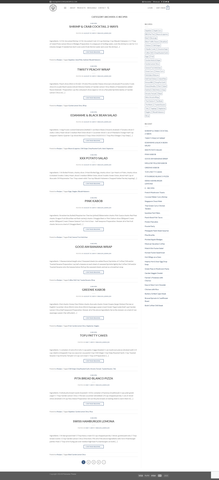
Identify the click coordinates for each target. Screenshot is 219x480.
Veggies (74, 191)
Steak (160, 94)
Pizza (91, 412)
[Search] (108, 8)
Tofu (114, 369)
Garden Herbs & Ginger (152, 60)
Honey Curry (160, 71)
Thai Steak (159, 101)
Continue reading (94, 52)
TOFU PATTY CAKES (93, 335)
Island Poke (79, 60)
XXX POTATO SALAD (94, 158)
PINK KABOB (94, 201)
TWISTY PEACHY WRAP (93, 69)
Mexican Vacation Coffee (155, 244)
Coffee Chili (72, 280)
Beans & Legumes (74, 148)
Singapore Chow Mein (153, 201)
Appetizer (72, 60)
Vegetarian (109, 148)
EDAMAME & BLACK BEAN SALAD (93, 115)
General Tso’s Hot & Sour (80, 237)
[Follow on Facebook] (161, 2)
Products (81, 8)
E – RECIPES (149, 188)
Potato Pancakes (151, 222)
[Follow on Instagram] (164, 2)
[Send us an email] (168, 2)
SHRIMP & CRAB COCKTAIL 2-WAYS (93, 26)
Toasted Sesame (85, 280)
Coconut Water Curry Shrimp (156, 197)
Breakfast (164, 42)
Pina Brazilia (150, 235)
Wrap (84, 106)
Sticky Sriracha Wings (152, 97)
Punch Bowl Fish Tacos (154, 217)
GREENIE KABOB (93, 289)
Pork (159, 86)
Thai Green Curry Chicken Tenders (155, 207)
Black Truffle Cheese (152, 42)
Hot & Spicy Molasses (152, 75)
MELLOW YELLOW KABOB (156, 163)
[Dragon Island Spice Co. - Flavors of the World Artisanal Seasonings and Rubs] (55, 7)
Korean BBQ (149, 82)
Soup (163, 90)
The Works (149, 105)
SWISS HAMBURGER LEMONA (93, 421)
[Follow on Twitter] (166, 2)
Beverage (153, 38)
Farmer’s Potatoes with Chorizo (154, 279)
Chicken (148, 45)
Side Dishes (156, 90)
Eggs (70, 191)
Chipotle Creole (150, 49)
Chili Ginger (84, 148)
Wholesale (156, 2)
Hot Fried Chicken (151, 79)
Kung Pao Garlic (160, 82)
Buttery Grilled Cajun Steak (155, 294)
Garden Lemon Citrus (75, 106)
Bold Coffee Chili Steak (154, 305)
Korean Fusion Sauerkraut (155, 252)
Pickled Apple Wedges (154, 239)
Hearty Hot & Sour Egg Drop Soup (156, 263)
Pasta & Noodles (150, 86)
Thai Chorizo (149, 101)
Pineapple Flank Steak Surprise (157, 231)
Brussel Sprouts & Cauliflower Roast (156, 299)
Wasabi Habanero (94, 60)
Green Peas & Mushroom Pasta (157, 269)
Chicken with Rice (152, 289)
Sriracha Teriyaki (95, 369)
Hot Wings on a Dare (153, 257)
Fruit (70, 237)
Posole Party (150, 226)
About (72, 8)
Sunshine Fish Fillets (152, 213)
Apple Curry (158, 31)
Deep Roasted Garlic (95, 148)
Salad (104, 148)
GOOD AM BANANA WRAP (93, 246)
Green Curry (149, 71)
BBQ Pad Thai (149, 34)
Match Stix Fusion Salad (154, 248)
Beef (70, 454)
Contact (102, 8)
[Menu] (65, 8)
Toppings (153, 108)
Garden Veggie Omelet (154, 273)
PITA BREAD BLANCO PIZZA (93, 378)
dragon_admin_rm (104, 33)
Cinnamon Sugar (162, 49)
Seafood (86, 60)
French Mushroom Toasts (155, 192)
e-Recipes (93, 23)
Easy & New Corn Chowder (155, 285)
